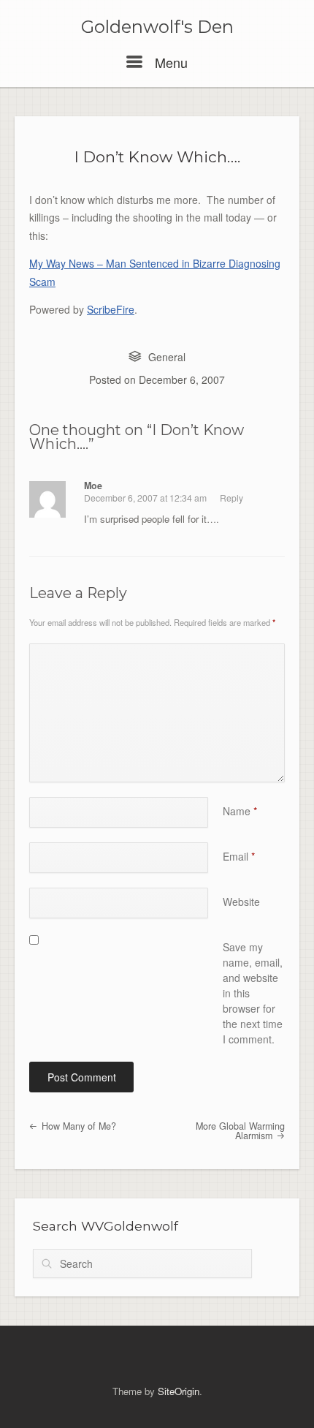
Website (241, 901)
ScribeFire (110, 309)
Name (240, 811)
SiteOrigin (178, 1391)
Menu (169, 62)
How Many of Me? (77, 1126)
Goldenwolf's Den (157, 27)
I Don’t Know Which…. (157, 157)
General (166, 357)
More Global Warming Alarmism (240, 1130)
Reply (231, 497)
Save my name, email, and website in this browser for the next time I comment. (253, 993)
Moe (93, 485)
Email (239, 856)
